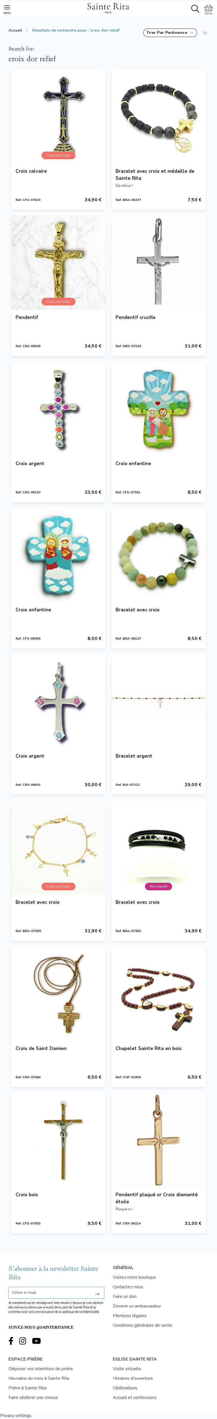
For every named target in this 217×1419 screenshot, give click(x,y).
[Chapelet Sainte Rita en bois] (158, 993)
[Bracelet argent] (158, 701)
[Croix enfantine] (158, 409)
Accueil (15, 30)
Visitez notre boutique (134, 1277)
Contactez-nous (128, 1287)
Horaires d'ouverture (133, 1378)
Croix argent (30, 463)
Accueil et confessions (135, 1397)
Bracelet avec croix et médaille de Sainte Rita (155, 175)
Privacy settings (15, 1416)
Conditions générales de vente (142, 1325)
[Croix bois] (58, 1140)
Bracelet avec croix (138, 610)
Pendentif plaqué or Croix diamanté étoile (157, 1198)
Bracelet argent (134, 756)
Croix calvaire (31, 171)
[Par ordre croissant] (205, 32)
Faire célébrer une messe (33, 1397)
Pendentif (27, 317)
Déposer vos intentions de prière (40, 1369)
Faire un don (124, 1296)
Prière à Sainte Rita (27, 1388)
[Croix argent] (58, 409)
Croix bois (27, 1194)
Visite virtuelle (127, 1369)
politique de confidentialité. (81, 1312)
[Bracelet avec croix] (158, 555)
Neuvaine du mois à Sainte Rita (38, 1378)
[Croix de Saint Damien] (58, 993)
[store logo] (108, 7)
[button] (170, 33)
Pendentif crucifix (136, 317)
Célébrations (125, 1388)
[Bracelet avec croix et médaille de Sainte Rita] (158, 116)
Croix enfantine (133, 463)
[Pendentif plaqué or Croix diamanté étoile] (158, 1140)
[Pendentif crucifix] (158, 262)
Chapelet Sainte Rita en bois (149, 1048)
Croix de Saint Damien (41, 1048)
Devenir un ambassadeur (137, 1306)
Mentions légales (130, 1316)
